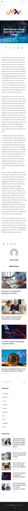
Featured (5, 404)
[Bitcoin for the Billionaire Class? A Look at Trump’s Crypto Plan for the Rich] (14, 357)
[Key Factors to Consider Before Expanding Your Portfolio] (14, 280)
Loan (4, 419)
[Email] (22, 47)
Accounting (5, 393)
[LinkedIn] (18, 47)
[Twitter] (9, 47)
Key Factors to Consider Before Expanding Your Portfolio (19, 455)
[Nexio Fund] (14, 11)
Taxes (4, 426)
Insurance (5, 412)
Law (4, 415)
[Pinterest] (14, 47)
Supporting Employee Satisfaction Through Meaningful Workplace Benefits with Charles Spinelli (19, 442)
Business (5, 397)
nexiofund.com (12, 505)
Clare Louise (8, 38)
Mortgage (5, 423)
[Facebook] (5, 47)
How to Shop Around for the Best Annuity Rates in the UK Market (19, 465)
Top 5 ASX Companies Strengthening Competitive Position (19, 475)
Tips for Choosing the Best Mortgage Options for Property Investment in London (19, 486)
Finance (14, 25)
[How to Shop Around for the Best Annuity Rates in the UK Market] (14, 306)
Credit (4, 401)
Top (14, 507)
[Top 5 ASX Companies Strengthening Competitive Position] (14, 332)
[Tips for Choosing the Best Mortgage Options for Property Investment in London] (7, 487)
